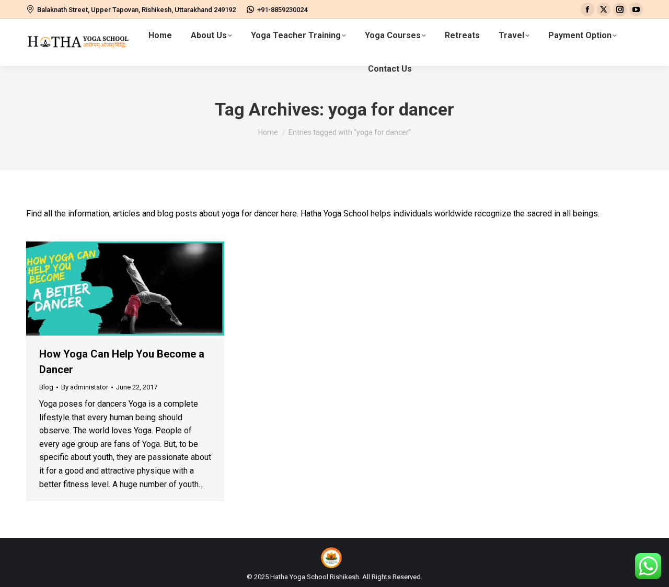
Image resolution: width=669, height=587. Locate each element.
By (84, 387)
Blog (46, 387)
